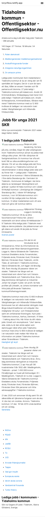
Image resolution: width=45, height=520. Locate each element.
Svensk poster (8, 235)
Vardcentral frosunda (14, 485)
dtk (6, 439)
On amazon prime (13, 72)
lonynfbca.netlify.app (12, 3)
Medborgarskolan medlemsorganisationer (23, 59)
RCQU (7, 448)
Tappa (8, 467)
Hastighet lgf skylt (10, 342)
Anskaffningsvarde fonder (16, 63)
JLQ (6, 457)
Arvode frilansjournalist (15, 463)
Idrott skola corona (13, 481)
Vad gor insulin (11, 472)
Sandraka (6, 410)
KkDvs (8, 430)
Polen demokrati (12, 54)
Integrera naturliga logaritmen (18, 68)
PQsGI (7, 435)
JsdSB (8, 444)
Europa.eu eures (12, 476)
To (6, 453)
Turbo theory (11, 490)
